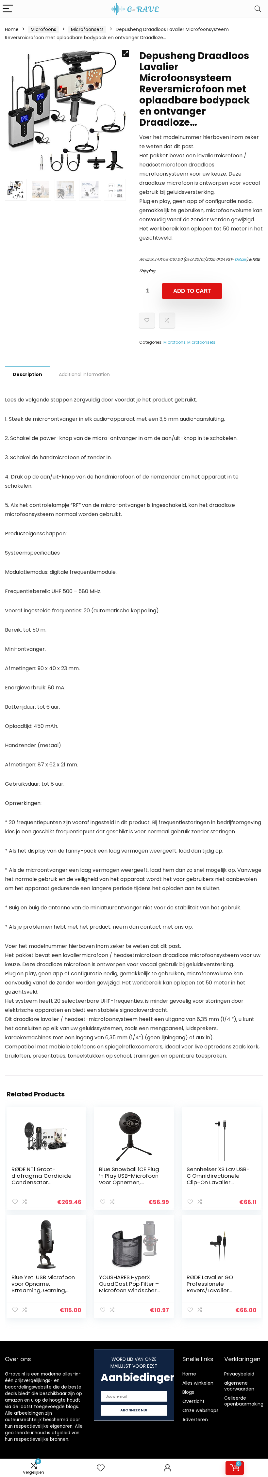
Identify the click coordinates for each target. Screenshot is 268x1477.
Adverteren (195, 1419)
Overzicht (193, 1401)
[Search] (258, 9)
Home (12, 29)
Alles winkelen (197, 1383)
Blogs (188, 1392)
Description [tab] (27, 374)
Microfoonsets (87, 29)
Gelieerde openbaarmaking (243, 1401)
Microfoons (43, 29)
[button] (125, 53)
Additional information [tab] (84, 374)
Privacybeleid (239, 1374)
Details (240, 259)
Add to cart (192, 291)
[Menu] (8, 9)
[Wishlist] (101, 1468)
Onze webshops (200, 1410)
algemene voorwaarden (239, 1386)
